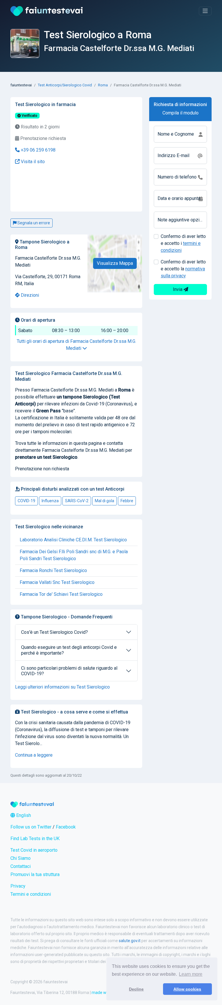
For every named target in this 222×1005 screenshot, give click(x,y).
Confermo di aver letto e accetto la (183, 268)
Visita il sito (32, 161)
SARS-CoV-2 (76, 500)
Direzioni (29, 295)
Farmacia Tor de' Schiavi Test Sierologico (61, 594)
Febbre (127, 500)
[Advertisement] (55, 188)
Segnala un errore (33, 223)
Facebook (66, 827)
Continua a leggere (34, 755)
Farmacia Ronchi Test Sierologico (53, 570)
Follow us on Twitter (30, 827)
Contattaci (20, 866)
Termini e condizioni (30, 894)
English (23, 815)
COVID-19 (26, 500)
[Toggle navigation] (205, 11)
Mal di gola (104, 500)
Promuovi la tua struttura (35, 874)
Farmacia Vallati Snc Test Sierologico (57, 582)
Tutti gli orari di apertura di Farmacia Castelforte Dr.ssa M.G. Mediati (76, 344)
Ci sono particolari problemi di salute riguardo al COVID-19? (69, 670)
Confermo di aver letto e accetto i (183, 243)
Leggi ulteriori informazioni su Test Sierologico (62, 687)
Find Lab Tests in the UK (35, 838)
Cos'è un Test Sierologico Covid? (54, 632)
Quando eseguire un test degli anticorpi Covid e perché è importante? (69, 650)
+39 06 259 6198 (38, 150)
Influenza (50, 500)
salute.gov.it (129, 940)
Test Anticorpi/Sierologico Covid (65, 85)
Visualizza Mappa (115, 263)
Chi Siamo (20, 858)
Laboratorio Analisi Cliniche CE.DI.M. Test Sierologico (73, 539)
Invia (178, 289)
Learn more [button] (190, 974)
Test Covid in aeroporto (34, 850)
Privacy (17, 886)
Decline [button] (136, 989)
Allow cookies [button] (187, 989)
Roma (103, 85)
